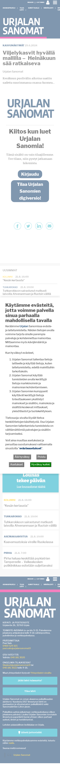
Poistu (42, 456)
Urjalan (24, 326)
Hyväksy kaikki (40, 464)
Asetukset (16, 464)
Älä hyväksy (22, 456)
